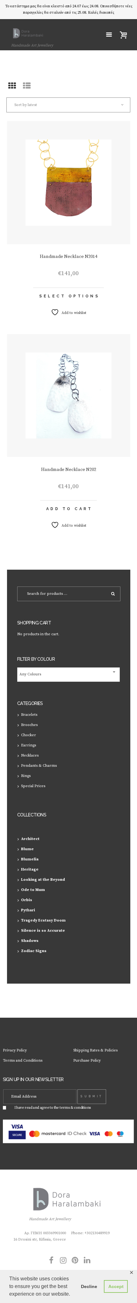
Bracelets (29, 714)
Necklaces (30, 755)
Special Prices (33, 786)
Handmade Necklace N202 (68, 470)
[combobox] (68, 674)
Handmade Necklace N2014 (68, 257)
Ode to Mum (33, 889)
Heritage (30, 869)
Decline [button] (89, 1286)
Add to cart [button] (69, 509)
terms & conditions (75, 1107)
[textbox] (68, 674)
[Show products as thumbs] (12, 86)
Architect (30, 839)
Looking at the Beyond (43, 879)
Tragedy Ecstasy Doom (43, 920)
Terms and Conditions (22, 1060)
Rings (26, 775)
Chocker (28, 735)
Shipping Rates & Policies (95, 1050)
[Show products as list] (26, 86)
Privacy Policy (15, 1050)
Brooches (29, 725)
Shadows (30, 940)
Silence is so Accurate (43, 930)
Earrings (28, 745)
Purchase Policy (87, 1060)
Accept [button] (116, 1286)
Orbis (26, 900)
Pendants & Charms (39, 765)
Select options (69, 296)
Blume (27, 849)
